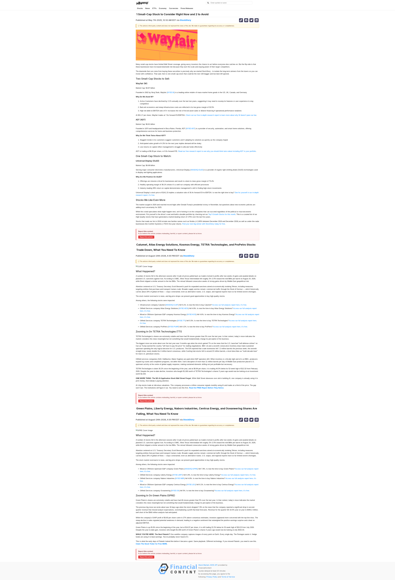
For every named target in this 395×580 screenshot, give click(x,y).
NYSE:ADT (190, 129)
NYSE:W (170, 92)
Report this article (146, 237)
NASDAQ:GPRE (191, 469)
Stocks (140, 8)
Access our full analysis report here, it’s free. (229, 305)
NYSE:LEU (191, 485)
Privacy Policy (211, 577)
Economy (163, 8)
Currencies (173, 8)
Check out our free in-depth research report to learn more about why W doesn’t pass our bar (221, 115)
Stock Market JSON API (208, 565)
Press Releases (187, 8)
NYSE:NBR (179, 478)
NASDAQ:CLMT (172, 305)
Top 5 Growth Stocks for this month (221, 214)
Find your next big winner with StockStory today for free (203, 224)
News (147, 8)
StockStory (185, 20)
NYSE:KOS (191, 314)
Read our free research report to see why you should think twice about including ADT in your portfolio (217, 151)
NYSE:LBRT (177, 475)
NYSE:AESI (183, 308)
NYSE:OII (175, 491)
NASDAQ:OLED (197, 170)
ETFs (154, 8)
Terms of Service (228, 577)
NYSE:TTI (181, 321)
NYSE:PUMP (173, 327)
